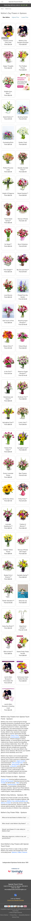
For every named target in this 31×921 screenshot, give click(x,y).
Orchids (3, 783)
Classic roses (5, 779)
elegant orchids (20, 761)
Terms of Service (4, 914)
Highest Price (15, 17)
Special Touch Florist (15, 1)
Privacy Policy (13, 914)
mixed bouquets (14, 737)
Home (2, 8)
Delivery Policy (15, 917)
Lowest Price (24, 17)
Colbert (19, 852)
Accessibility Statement (24, 914)
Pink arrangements (17, 762)
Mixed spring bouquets (7, 781)
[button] (27, 917)
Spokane (14, 852)
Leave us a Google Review (15, 900)
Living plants (13, 766)
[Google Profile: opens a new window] (15, 895)
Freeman (24, 852)
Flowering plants (11, 784)
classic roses (14, 735)
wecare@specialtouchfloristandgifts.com (15, 889)
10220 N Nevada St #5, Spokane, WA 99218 (15, 886)
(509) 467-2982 (15, 888)
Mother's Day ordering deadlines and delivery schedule (14, 802)
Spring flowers (16, 764)
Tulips (17, 783)
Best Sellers (6, 17)
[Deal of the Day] (23, 84)
